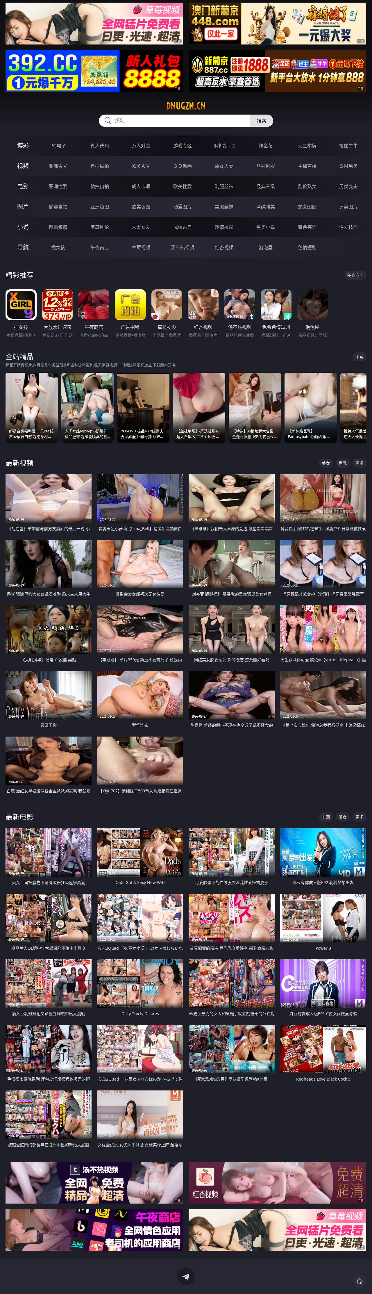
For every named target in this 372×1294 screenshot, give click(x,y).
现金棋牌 (307, 145)
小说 (23, 227)
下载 (359, 356)
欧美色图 (141, 207)
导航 (23, 247)
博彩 (23, 145)
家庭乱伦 (99, 227)
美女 (326, 463)
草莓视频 (141, 247)
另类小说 (265, 227)
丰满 (326, 817)
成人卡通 (141, 186)
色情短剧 (307, 247)
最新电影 (19, 816)
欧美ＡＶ (141, 166)
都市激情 (58, 227)
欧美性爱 (182, 186)
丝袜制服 (265, 166)
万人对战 (141, 145)
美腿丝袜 (224, 207)
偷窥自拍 (58, 207)
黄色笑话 (307, 227)
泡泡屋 (266, 247)
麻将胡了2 (224, 145)
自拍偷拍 (99, 166)
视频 (23, 166)
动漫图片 (182, 207)
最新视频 (19, 463)
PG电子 (58, 145)
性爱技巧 (348, 227)
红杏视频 (224, 247)
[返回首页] (359, 1281)
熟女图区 (307, 207)
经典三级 (265, 186)
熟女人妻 (224, 166)
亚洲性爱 (58, 186)
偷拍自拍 (99, 186)
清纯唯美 (265, 207)
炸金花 (266, 145)
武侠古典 (182, 227)
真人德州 (99, 145)
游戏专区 (182, 145)
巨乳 (343, 463)
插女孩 (58, 247)
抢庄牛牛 (348, 145)
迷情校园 (224, 227)
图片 (23, 207)
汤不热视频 (182, 247)
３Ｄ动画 (182, 166)
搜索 (261, 120)
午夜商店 (99, 247)
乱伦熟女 (307, 186)
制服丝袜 (224, 186)
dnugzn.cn (186, 106)
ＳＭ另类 (348, 166)
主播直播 (307, 166)
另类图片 (348, 207)
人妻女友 (141, 227)
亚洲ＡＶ (58, 166)
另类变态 (348, 186)
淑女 (343, 817)
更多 (359, 463)
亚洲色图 (99, 207)
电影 (23, 186)
